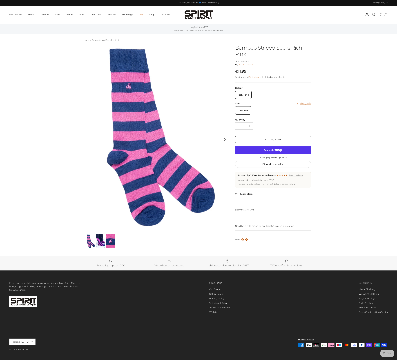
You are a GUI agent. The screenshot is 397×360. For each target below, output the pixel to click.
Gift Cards (165, 14)
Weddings (127, 14)
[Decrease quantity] (238, 126)
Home (86, 40)
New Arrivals (15, 14)
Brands (69, 14)
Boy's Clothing (367, 298)
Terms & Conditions (219, 307)
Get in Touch (216, 294)
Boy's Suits (95, 14)
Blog (151, 14)
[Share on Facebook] (242, 239)
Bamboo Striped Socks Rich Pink (105, 40)
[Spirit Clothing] (198, 15)
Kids (57, 14)
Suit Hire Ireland (367, 307)
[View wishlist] (381, 14)
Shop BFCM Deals (306, 340)
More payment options (273, 157)
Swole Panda (246, 64)
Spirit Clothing (22, 349)
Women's (44, 14)
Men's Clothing (367, 289)
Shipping (254, 77)
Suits (81, 14)
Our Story (214, 289)
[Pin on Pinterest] (246, 239)
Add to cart (273, 139)
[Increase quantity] (250, 126)
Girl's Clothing (366, 303)
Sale (141, 14)
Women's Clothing (369, 294)
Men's (31, 14)
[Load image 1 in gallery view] (157, 138)
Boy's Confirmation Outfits (373, 312)
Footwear (111, 14)
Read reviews (296, 175)
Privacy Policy (216, 298)
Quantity (240, 119)
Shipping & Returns (219, 303)
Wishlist (213, 312)
